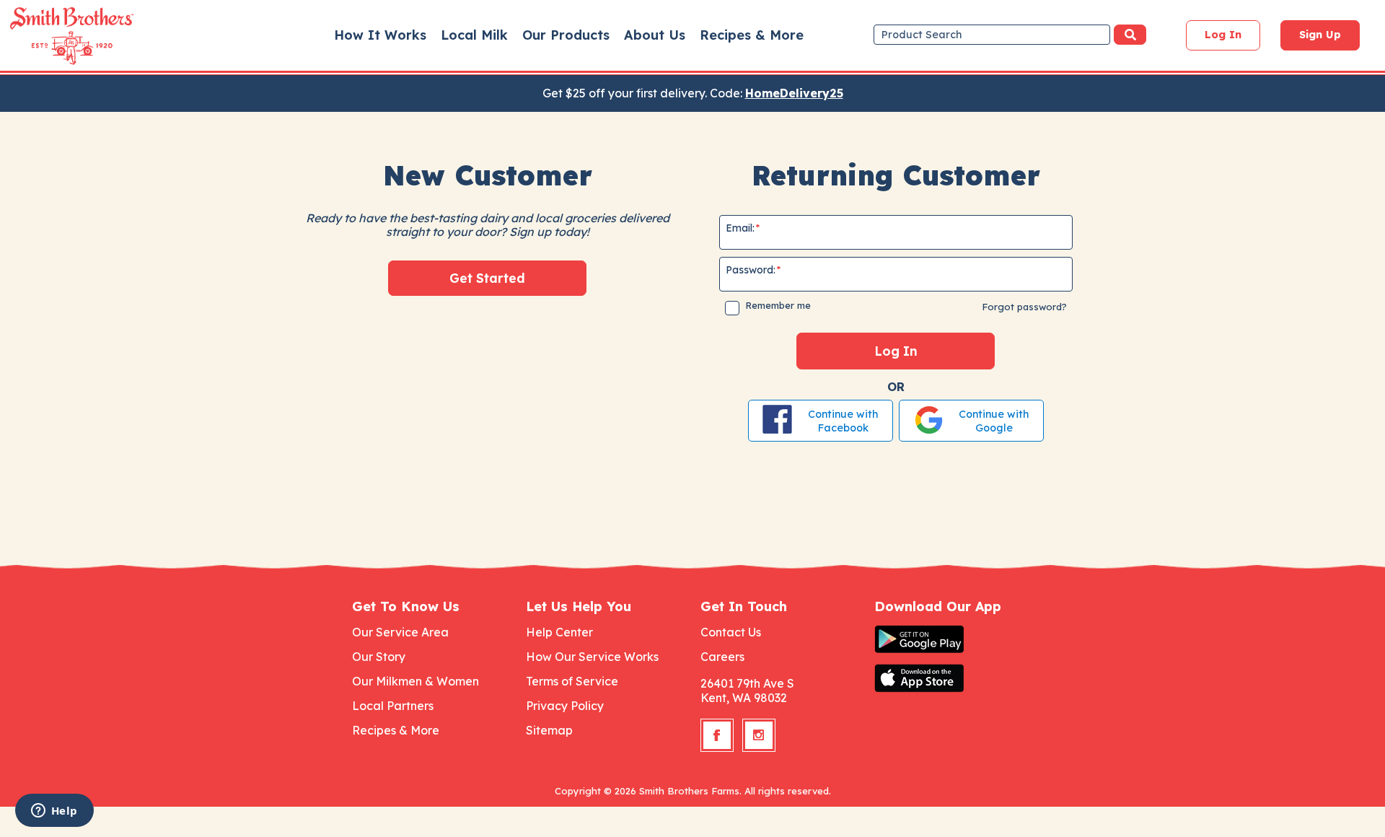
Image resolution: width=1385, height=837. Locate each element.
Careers (722, 656)
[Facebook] (717, 735)
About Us (654, 35)
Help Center (559, 632)
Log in (1223, 34)
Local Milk (474, 35)
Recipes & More (752, 35)
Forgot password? (1024, 306)
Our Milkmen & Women (415, 681)
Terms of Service (572, 681)
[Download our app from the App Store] (953, 678)
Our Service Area (400, 632)
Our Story (378, 656)
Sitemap (549, 730)
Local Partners (393, 705)
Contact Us (730, 632)
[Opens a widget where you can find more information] (54, 812)
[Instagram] (759, 735)
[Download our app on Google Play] (953, 639)
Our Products (566, 35)
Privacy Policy (565, 705)
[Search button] (1130, 35)
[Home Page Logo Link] (51, 36)
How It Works (380, 35)
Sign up (1320, 34)
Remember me (778, 305)
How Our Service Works (592, 656)
